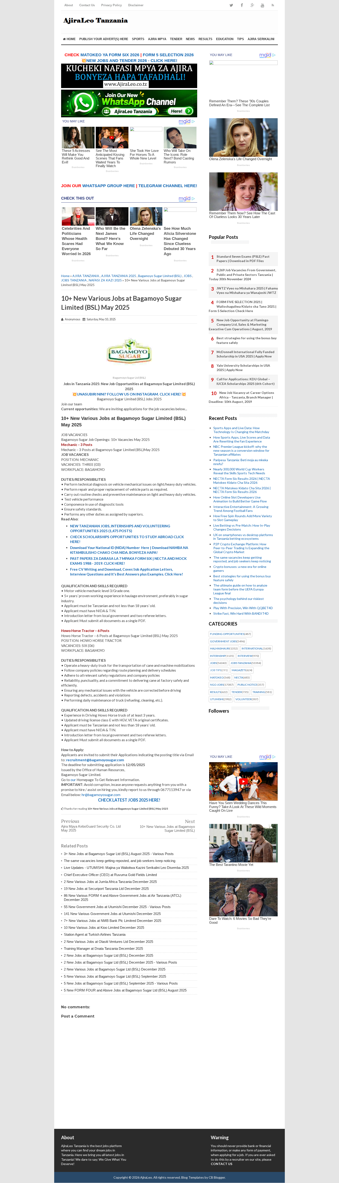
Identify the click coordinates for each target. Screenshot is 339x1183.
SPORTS (138, 39)
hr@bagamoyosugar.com (101, 795)
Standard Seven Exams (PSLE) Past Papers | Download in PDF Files (243, 258)
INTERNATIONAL (252, 648)
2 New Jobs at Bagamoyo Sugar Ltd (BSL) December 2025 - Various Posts (120, 962)
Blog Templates (192, 1177)
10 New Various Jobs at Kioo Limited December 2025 (104, 927)
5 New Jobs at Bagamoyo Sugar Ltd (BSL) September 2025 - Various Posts (121, 983)
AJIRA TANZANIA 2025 (118, 276)
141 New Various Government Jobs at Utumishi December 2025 (112, 914)
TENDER (176, 39)
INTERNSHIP (218, 656)
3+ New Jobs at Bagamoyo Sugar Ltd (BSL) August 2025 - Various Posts (119, 854)
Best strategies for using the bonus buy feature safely (247, 340)
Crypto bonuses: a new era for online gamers (239, 568)
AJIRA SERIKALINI (261, 39)
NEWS (190, 39)
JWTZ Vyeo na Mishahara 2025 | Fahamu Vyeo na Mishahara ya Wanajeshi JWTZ (247, 290)
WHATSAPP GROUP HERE (108, 185)
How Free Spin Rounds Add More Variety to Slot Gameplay (242, 518)
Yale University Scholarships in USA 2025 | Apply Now (243, 367)
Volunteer (243, 699)
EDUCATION (224, 39)
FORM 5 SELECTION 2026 (168, 55)
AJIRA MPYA (157, 39)
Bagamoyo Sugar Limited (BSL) (159, 276)
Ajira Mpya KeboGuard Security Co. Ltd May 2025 (91, 828)
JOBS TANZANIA (74, 280)
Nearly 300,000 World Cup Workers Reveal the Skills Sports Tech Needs (239, 471)
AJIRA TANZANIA (85, 276)
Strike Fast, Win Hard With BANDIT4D (241, 613)
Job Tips (215, 670)
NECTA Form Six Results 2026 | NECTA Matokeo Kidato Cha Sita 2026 (241, 480)
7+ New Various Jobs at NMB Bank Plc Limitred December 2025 (112, 921)
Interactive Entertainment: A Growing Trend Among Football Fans (240, 509)
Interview (245, 656)
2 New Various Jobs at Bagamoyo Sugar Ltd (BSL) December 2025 (114, 969)
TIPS (240, 39)
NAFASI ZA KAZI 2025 (105, 280)
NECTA (238, 677)
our (73, 780)
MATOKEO (217, 677)
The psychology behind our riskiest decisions (238, 601)
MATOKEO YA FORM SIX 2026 (109, 55)
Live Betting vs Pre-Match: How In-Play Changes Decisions (241, 527)
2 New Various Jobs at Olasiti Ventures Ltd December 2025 (108, 942)
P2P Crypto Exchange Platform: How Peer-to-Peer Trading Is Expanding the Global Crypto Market (241, 548)
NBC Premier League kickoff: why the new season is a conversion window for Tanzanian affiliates (241, 450)
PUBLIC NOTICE (247, 684)
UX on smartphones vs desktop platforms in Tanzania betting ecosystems (243, 537)
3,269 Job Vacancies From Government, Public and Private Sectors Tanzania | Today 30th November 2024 (242, 274)
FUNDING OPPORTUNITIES (227, 634)
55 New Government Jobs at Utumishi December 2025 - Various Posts (117, 907)
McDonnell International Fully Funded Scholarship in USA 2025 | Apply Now (245, 354)
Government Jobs (223, 641)
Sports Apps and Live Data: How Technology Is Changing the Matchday (241, 430)
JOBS (188, 276)
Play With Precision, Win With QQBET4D (243, 608)
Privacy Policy (111, 5)
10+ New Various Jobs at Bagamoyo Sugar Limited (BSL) (167, 828)
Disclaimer (135, 5)
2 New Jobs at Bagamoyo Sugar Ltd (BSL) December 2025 (108, 955)
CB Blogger (217, 1177)
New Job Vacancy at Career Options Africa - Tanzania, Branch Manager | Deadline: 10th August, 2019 (241, 397)
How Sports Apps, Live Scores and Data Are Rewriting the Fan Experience (241, 439)
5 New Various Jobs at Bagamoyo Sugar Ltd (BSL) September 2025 (115, 976)
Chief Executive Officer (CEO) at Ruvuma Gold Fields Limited (110, 875)
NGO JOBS (217, 684)
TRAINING (259, 692)
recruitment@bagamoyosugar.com (95, 760)
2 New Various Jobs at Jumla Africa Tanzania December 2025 (110, 882)
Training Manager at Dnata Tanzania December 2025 (103, 948)
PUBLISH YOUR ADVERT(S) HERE (103, 39)
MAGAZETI (239, 670)
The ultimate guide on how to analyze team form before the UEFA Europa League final (240, 589)
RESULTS (205, 39)
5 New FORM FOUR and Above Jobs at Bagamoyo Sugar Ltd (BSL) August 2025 (125, 990)
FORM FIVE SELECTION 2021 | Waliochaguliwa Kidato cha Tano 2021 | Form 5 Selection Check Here (242, 306)
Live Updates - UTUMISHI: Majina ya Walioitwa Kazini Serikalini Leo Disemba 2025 (126, 868)
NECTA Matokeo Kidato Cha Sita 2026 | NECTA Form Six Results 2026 (242, 490)
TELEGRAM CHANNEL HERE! (167, 185)
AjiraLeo (146, 1177)
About (68, 5)
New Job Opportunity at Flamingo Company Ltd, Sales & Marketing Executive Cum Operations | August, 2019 (240, 324)
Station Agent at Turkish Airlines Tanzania (94, 934)
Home (71, 39)
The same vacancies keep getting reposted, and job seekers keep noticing (119, 861)
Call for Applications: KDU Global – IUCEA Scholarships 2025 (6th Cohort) (246, 381)
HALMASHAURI (219, 648)
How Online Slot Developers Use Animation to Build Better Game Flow (240, 499)
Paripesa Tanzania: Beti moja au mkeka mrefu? (240, 462)
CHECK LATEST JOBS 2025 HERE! (129, 799)
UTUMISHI (216, 699)
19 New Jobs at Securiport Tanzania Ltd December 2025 (106, 889)
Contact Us (87, 5)
